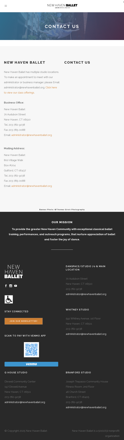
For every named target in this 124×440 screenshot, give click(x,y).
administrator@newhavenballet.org (31, 135)
